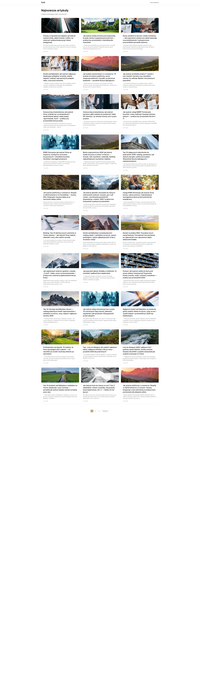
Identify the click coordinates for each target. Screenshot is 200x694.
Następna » (105, 411)
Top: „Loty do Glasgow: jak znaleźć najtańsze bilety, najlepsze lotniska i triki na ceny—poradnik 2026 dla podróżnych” (100, 349)
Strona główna (154, 2)
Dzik (43, 2)
